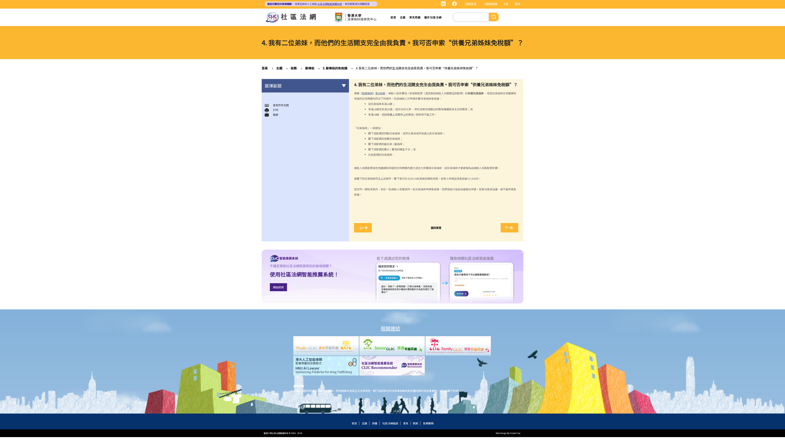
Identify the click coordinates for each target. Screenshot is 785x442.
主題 (403, 17)
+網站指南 (490, 4)
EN (506, 4)
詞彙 (374, 423)
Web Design (501, 433)
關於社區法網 (433, 17)
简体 (517, 4)
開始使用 (278, 287)
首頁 (393, 17)
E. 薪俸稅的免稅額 (335, 68)
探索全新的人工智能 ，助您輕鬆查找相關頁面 (318, 4)
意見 (405, 423)
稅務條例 (367, 93)
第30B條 (380, 93)
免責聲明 (428, 423)
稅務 (294, 68)
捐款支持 (471, 4)
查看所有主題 (281, 105)
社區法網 (300, 16)
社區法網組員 (390, 423)
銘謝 (415, 423)
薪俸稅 (309, 68)
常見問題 (415, 17)
